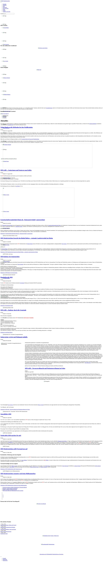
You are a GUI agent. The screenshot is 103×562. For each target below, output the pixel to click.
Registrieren (10, 442)
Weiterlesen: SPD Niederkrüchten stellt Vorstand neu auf (11, 469)
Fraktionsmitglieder (92, 123)
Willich (46, 460)
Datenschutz (5, 560)
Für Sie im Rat (5, 8)
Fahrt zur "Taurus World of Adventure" (10, 488)
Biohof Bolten (30, 243)
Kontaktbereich (10, 124)
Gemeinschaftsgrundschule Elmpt (54, 225)
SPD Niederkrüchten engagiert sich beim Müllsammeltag (17, 473)
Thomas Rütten (6, 279)
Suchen (1, 13)
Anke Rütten (5, 28)
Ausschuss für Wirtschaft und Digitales (7, 527)
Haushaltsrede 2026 (6, 277)
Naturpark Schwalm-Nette (7, 225)
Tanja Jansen (64, 243)
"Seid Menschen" (87, 362)
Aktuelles (4, 5)
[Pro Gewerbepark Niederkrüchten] (51, 511)
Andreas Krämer (6, 112)
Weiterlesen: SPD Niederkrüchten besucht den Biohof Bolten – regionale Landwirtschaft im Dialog (19, 252)
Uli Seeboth (22, 282)
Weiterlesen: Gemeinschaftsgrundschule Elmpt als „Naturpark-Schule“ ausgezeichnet (16, 233)
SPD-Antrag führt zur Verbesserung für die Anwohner (13, 490)
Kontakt (4, 558)
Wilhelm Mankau (6, 95)
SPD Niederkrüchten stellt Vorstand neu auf (13, 449)
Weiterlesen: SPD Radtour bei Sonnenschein (8, 272)
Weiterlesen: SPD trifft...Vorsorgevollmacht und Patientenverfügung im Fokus (15, 409)
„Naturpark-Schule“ (19, 226)
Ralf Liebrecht (5, 129)
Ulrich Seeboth (6, 229)
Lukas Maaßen (24, 460)
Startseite (4, 4)
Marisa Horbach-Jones (34, 466)
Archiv (4, 10)
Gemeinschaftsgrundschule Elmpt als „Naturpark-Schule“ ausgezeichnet (22, 220)
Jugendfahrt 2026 (5, 414)
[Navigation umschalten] (0, 2)
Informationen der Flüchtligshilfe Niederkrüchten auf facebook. (51, 554)
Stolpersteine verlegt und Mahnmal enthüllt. (14, 337)
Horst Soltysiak (65, 465)
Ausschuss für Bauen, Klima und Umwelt (8, 525)
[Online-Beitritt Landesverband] (51, 87)
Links (4, 9)
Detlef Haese (47, 465)
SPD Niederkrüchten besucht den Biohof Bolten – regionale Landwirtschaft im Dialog (26, 238)
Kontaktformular (49, 107)
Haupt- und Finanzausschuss (5, 531)
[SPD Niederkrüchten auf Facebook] (51, 113)
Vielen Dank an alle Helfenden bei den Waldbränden (16, 127)
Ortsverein (5, 7)
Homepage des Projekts (62, 441)
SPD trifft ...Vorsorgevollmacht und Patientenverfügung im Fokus (45, 368)
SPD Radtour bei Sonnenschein (9, 256)
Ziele (4, 6)
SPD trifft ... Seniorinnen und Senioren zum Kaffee (16, 170)
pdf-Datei (18, 186)
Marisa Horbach (6, 78)
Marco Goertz (41, 404)
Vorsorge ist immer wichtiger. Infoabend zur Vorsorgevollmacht (15, 487)
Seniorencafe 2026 (4, 533)
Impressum (5, 559)
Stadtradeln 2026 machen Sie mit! (10, 435)
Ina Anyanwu (10, 404)
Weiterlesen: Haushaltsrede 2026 (6, 305)
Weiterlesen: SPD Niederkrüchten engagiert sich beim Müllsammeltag (13, 485)
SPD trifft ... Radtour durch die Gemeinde (13, 310)
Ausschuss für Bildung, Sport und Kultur (8, 529)
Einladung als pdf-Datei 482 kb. (6, 332)
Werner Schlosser (43, 466)
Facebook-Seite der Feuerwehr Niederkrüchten (30, 139)
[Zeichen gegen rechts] (51, 56)
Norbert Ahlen (5, 245)
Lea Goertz (5, 62)
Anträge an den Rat (6, 11)
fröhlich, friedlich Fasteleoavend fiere (10, 489)
